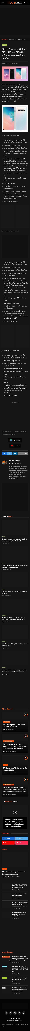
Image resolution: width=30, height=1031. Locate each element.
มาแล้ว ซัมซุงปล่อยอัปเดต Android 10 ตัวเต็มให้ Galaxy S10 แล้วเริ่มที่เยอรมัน (15, 566)
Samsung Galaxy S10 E (20, 431)
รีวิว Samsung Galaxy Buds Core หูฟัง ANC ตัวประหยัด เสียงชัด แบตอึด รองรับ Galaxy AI (20, 958)
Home (10, 39)
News (19, 39)
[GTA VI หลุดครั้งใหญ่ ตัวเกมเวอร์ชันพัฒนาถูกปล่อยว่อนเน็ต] (15, 859)
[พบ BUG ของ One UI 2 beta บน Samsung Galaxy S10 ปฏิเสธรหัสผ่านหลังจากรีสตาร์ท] (15, 606)
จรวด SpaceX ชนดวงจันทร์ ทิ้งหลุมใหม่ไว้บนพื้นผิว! (19, 894)
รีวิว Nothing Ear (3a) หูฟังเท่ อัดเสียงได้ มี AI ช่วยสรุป (14, 725)
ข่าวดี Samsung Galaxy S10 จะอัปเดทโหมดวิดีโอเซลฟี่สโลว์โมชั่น (15, 645)
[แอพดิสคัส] (14, 2)
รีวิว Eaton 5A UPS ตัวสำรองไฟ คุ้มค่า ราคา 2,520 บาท (15, 769)
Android (14, 39)
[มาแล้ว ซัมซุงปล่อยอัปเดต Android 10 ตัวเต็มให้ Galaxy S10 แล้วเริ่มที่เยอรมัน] (15, 553)
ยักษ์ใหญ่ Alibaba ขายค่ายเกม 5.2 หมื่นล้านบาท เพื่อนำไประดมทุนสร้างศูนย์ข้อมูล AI (19, 885)
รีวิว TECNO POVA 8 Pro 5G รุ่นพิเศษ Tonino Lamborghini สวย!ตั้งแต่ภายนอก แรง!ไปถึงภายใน (14, 746)
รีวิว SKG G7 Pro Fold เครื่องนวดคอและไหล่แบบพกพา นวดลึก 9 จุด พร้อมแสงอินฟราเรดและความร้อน (14, 789)
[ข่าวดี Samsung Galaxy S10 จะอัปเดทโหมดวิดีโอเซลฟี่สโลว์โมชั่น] (15, 632)
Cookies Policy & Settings (15, 1020)
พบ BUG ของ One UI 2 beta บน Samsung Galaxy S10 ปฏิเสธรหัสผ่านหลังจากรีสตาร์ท (14, 618)
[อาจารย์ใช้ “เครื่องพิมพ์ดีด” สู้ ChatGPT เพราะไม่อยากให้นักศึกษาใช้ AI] (6, 915)
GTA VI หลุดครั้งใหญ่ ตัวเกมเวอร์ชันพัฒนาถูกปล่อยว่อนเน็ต (14, 873)
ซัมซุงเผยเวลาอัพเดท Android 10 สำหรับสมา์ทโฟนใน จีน (14, 592)
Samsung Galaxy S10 (7, 431)
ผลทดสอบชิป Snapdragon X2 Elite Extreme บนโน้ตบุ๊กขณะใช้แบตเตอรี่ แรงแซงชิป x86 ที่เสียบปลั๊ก (20, 969)
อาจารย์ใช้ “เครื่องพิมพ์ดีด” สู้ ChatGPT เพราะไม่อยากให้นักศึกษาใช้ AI (19, 914)
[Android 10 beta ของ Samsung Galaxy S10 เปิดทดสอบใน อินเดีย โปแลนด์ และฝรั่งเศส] (15, 658)
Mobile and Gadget (7, 956)
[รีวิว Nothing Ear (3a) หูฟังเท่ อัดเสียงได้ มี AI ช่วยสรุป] (15, 722)
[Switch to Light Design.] (25, 2)
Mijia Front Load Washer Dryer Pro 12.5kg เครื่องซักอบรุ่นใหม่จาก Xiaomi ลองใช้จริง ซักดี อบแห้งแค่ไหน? (14, 822)
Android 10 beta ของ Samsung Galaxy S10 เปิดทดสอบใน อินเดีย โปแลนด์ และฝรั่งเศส (14, 671)
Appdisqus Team (14, 460)
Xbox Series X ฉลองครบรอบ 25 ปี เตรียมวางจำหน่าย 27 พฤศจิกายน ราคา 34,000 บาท (20, 904)
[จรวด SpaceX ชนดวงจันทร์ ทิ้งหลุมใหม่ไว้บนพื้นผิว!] (6, 896)
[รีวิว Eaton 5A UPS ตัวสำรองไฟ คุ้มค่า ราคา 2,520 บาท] (15, 765)
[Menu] (3, 2)
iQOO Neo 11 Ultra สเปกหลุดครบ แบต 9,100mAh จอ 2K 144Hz (19, 979)
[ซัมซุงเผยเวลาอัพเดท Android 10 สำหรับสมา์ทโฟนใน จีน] (15, 579)
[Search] (27, 2)
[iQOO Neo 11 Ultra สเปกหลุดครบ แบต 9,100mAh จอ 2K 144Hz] (6, 980)
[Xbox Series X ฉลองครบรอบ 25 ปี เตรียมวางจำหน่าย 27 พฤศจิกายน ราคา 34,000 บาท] (6, 905)
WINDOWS (4, 966)
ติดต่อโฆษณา (16, 1018)
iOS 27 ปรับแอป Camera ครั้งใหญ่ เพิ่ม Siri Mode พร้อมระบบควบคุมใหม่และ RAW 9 (20, 989)
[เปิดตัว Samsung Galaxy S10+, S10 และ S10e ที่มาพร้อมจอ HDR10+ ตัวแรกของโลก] (15, 73)
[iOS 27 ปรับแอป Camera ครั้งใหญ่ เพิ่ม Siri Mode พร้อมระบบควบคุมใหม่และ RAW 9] (6, 990)
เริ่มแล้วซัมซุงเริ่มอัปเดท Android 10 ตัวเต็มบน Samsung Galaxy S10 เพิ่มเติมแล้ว (14, 540)
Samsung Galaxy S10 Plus (8, 434)
